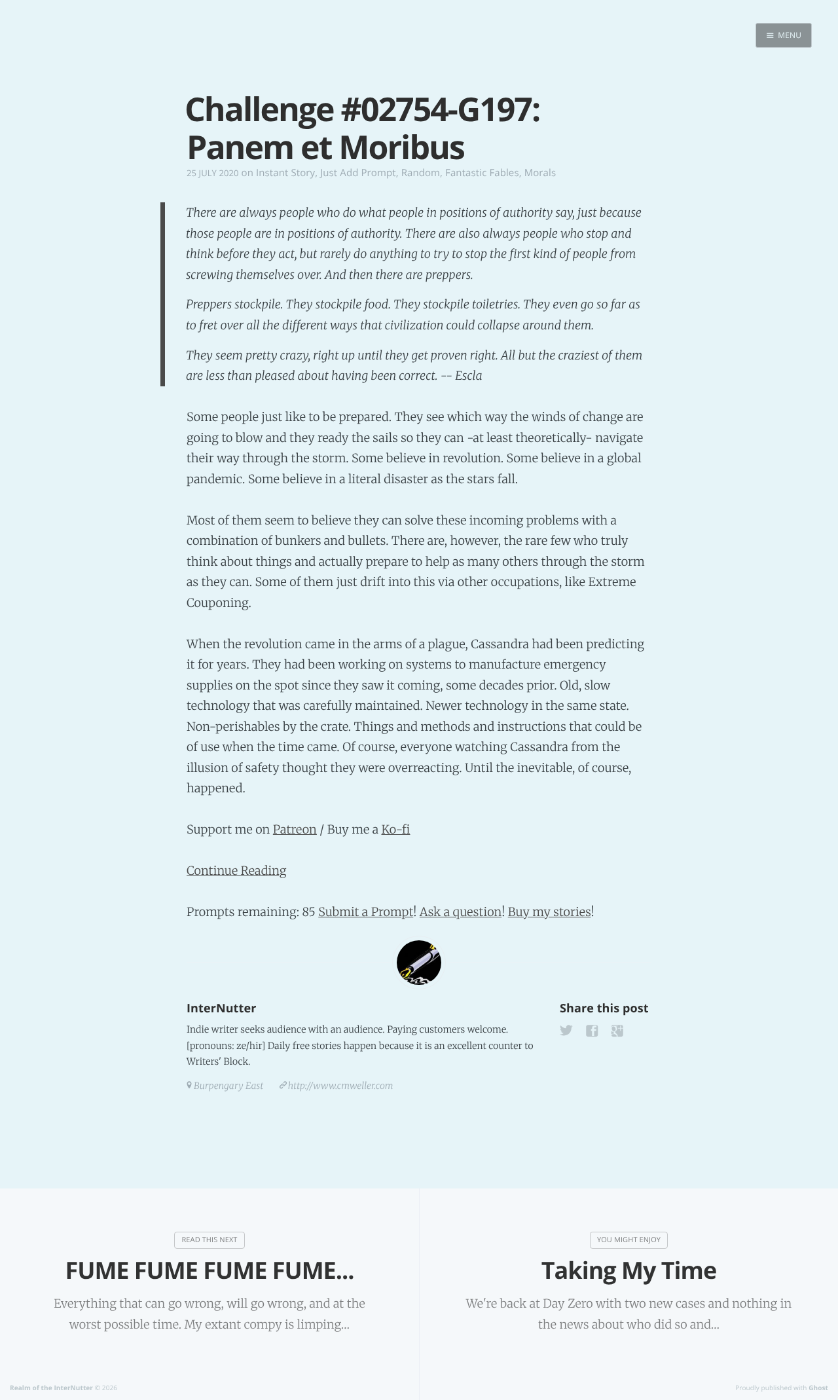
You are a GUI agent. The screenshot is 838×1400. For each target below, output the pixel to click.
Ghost (818, 1387)
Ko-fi (395, 829)
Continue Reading (237, 870)
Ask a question (460, 911)
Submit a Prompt (365, 911)
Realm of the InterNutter (51, 1387)
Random (420, 172)
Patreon (295, 829)
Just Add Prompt (357, 172)
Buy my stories (549, 911)
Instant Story (285, 172)
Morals (540, 172)
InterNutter (221, 1008)
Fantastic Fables (482, 172)
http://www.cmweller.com (340, 1086)
